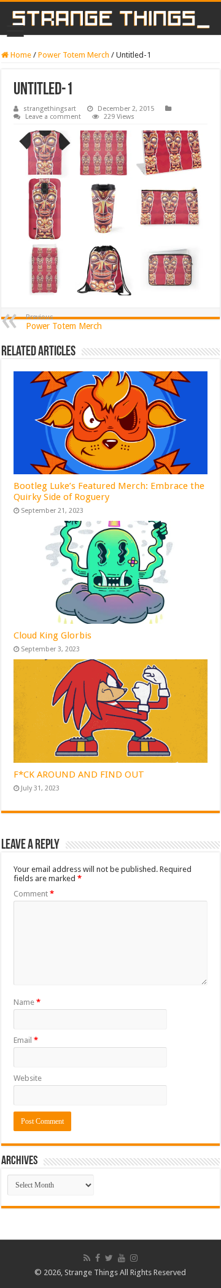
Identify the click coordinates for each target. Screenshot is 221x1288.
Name (27, 1002)
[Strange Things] (110, 18)
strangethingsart (49, 109)
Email (26, 1040)
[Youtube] (121, 1258)
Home (20, 54)
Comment (34, 893)
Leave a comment (53, 117)
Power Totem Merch (73, 54)
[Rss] (86, 1258)
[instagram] (134, 1258)
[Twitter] (109, 1258)
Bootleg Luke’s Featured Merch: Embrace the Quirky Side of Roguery (109, 491)
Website (28, 1078)
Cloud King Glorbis (52, 635)
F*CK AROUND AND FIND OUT (79, 774)
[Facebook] (97, 1258)
